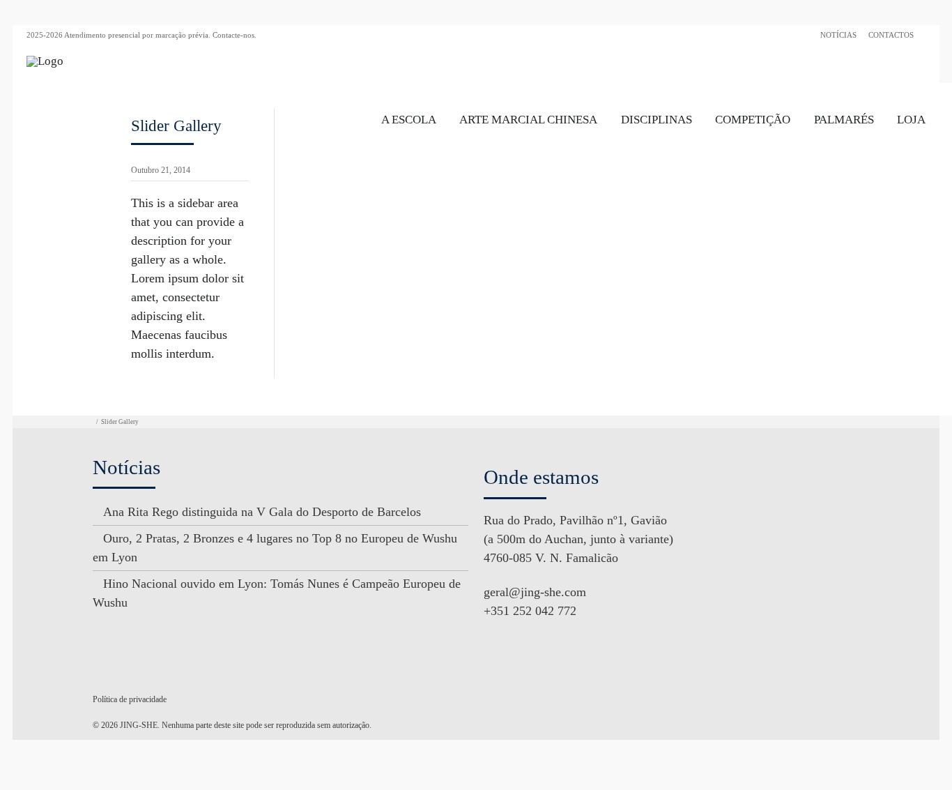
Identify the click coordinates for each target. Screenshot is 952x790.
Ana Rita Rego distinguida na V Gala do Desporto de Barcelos (262, 512)
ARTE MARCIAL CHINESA (528, 119)
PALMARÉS (844, 119)
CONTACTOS (891, 35)
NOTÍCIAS (838, 35)
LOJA (911, 119)
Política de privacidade (130, 699)
